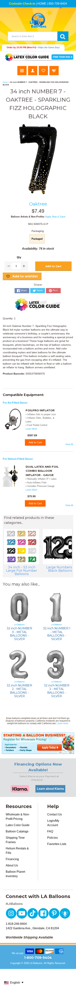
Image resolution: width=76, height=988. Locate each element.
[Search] (62, 36)
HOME (41, 3)
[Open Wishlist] (43, 70)
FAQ (50, 831)
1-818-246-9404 (16, 923)
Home (5, 82)
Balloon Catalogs (17, 831)
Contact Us (54, 814)
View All (69, 444)
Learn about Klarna (50, 788)
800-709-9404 (58, 3)
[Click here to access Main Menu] (22, 70)
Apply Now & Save (55, 216)
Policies (52, 837)
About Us (12, 865)
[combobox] (32, 36)
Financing (12, 859)
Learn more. (63, 723)
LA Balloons (36, 963)
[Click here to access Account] (32, 70)
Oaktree (38, 204)
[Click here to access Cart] (54, 70)
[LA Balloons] (38, 20)
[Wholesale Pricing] (38, 743)
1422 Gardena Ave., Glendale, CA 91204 (32, 928)
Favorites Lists (56, 844)
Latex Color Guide (18, 825)
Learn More (31, 429)
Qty (19, 257)
